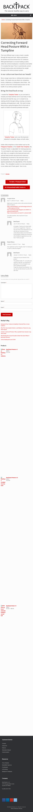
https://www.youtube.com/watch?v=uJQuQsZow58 (19, 213)
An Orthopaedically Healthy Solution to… (16, 187)
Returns (4, 747)
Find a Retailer (5, 763)
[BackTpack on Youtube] (11, 800)
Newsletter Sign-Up (7, 765)
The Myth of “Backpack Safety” (16, 181)
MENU (15, 15)
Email (2, 307)
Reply (22, 200)
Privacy (20, 808)
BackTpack (17, 221)
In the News (5, 769)
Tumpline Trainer (13, 94)
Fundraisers (5, 767)
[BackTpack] (16, 6)
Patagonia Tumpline (6, 147)
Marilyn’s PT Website (7, 771)
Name (2, 301)
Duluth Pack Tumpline (22, 147)
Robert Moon (10, 242)
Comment (3, 282)
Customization (5, 752)
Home (3, 19)
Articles (7, 174)
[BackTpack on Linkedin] (7, 800)
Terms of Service (14, 808)
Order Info (4, 745)
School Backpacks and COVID (8, 339)
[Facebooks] (4, 800)
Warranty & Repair (6, 750)
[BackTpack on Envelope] (15, 800)
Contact (4, 743)
